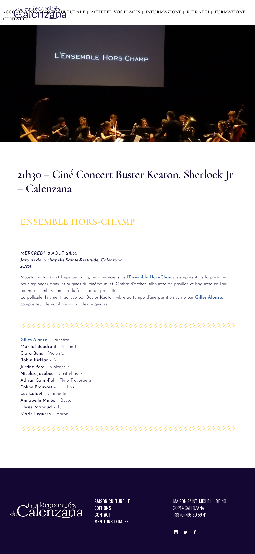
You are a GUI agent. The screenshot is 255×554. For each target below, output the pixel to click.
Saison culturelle (112, 501)
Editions (102, 508)
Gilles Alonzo (208, 297)
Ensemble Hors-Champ (152, 277)
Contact (102, 514)
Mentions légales (111, 521)
